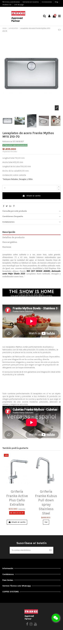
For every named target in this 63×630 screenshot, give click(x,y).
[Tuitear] (7, 206)
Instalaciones (47, 2)
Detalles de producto (13, 237)
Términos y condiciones (11, 2)
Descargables (9, 242)
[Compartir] (3, 206)
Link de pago (19, 5)
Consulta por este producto (14, 211)
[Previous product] (59, 30)
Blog (56, 2)
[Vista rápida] (17, 487)
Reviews (6, 247)
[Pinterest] (14, 206)
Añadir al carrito (33, 196)
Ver (46, 522)
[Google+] (10, 206)
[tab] (31, 211)
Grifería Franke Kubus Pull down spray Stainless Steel (46, 502)
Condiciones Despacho (12, 216)
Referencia (7, 141)
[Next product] (60, 30)
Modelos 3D (7, 5)
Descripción (8, 232)
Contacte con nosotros (31, 2)
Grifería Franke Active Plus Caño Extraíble (17, 498)
